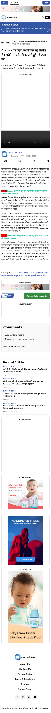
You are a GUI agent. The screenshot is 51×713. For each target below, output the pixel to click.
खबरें (8, 43)
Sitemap (25, 684)
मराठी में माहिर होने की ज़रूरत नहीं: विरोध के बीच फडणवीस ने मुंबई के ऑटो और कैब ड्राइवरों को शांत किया (25, 370)
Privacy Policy (25, 674)
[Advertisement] (25, 102)
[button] (43, 17)
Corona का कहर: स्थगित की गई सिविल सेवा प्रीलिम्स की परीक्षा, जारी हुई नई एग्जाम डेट (29, 43)
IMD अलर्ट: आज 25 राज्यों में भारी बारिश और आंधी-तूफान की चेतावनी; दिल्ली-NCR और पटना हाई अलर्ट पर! (24, 407)
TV (6, 296)
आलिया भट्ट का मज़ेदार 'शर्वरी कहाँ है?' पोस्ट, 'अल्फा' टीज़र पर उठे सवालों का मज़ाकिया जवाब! (25, 30)
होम (2, 43)
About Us (25, 664)
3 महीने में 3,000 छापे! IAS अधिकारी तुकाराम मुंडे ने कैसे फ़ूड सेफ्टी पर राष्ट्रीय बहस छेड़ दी (24, 395)
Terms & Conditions (25, 679)
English (14, 2)
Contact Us (25, 669)
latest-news (9, 367)
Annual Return (25, 689)
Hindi (5, 2)
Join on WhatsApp (36, 296)
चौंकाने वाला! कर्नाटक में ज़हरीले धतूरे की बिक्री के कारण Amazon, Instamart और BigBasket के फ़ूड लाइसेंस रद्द (23, 382)
